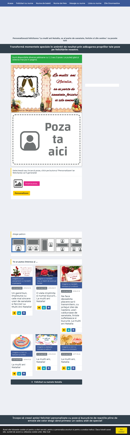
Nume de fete (60, 3)
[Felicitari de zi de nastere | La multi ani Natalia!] (22, 342)
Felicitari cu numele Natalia (48, 382)
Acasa (10, 3)
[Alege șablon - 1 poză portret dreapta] (48, 245)
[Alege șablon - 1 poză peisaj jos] (18, 245)
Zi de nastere (17, 288)
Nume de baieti (43, 3)
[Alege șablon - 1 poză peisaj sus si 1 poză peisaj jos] (62, 245)
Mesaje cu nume (77, 3)
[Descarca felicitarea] (19, 313)
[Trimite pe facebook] (24, 313)
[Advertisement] (65, 22)
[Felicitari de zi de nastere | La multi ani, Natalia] (71, 340)
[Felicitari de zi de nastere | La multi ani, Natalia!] (46, 340)
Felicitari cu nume (24, 3)
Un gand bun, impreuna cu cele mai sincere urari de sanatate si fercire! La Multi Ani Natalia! (22, 300)
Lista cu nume (94, 3)
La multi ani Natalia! (18, 366)
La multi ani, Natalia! (43, 360)
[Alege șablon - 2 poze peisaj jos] (33, 245)
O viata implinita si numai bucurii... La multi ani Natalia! (46, 297)
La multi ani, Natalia (68, 360)
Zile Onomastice (112, 3)
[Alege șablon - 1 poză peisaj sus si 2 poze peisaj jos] (77, 245)
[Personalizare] (14, 313)
